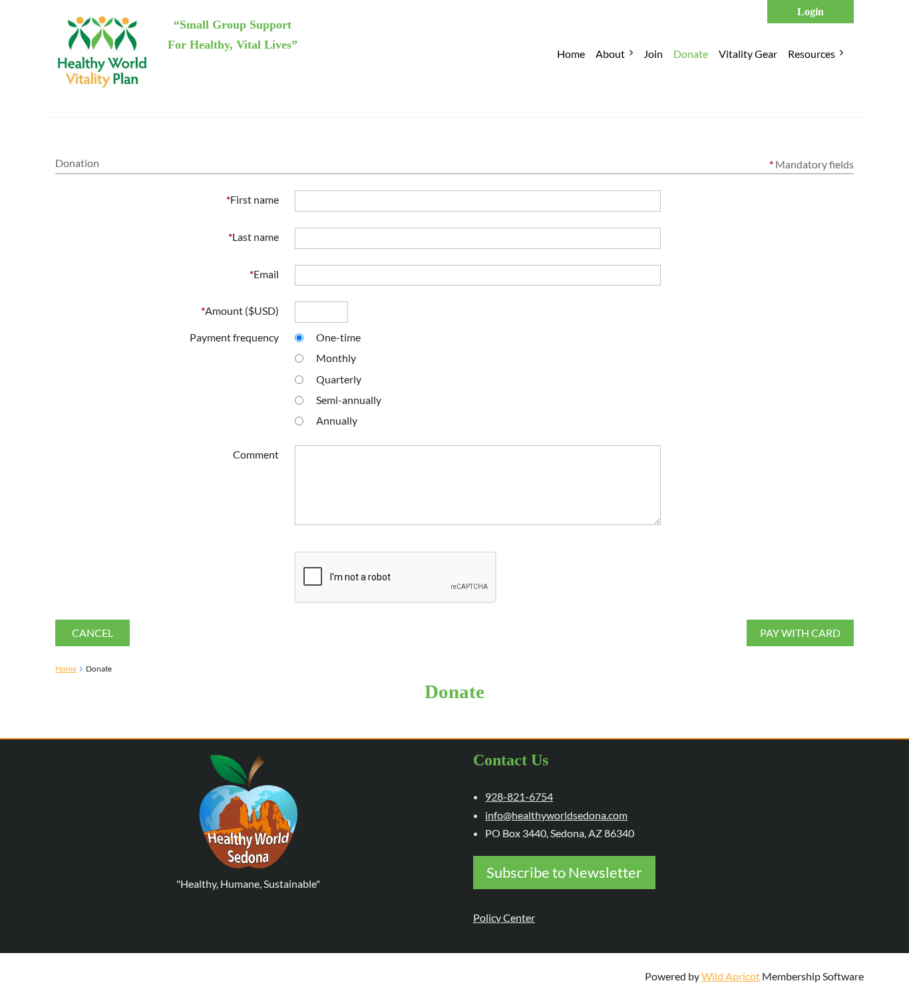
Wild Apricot (730, 976)
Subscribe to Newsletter (564, 872)
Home (66, 669)
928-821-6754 (519, 796)
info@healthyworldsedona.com (556, 815)
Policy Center (504, 917)
